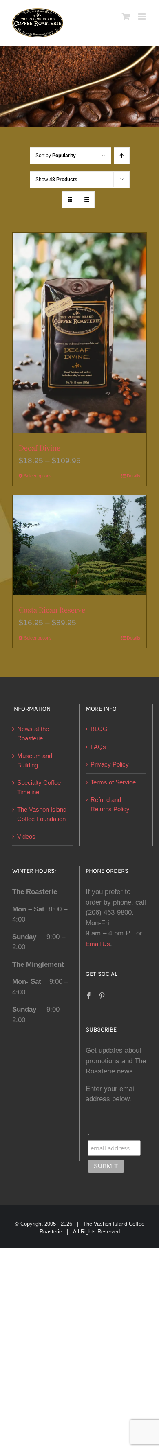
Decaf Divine (39, 448)
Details (133, 475)
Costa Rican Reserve (52, 610)
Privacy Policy (110, 764)
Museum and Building (34, 760)
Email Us (98, 943)
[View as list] (86, 200)
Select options (38, 475)
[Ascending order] (122, 155)
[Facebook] (89, 995)
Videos (26, 836)
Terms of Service (113, 782)
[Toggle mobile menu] (142, 16)
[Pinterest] (102, 995)
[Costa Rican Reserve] (79, 545)
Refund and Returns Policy (110, 804)
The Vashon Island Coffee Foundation (41, 814)
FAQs (98, 746)
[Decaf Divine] (79, 333)
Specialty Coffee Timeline (39, 787)
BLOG (99, 728)
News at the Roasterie (33, 733)
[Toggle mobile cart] (126, 16)
